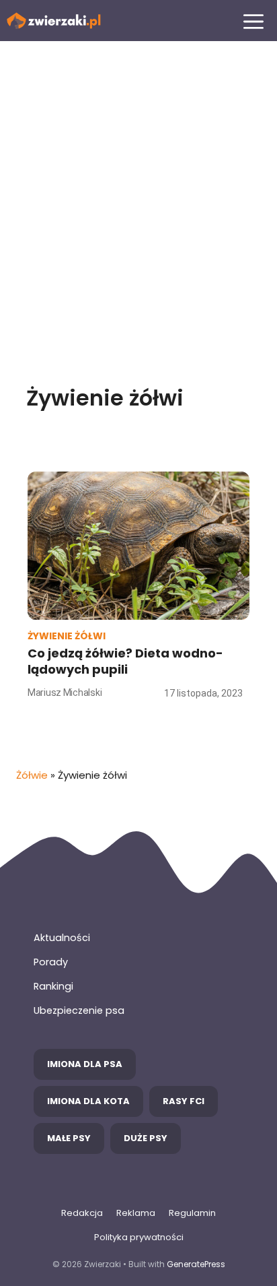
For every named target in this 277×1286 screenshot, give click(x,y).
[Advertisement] (138, 200)
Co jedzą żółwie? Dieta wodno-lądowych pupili (125, 661)
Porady (51, 962)
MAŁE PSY (69, 1138)
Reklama (135, 1213)
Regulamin (192, 1213)
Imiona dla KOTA (88, 1101)
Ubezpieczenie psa (79, 1010)
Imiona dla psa (84, 1064)
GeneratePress (196, 1264)
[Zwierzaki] (54, 20)
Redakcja (82, 1213)
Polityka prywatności (139, 1237)
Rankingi (53, 986)
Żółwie (32, 775)
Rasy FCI (183, 1101)
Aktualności (62, 937)
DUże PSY (145, 1138)
